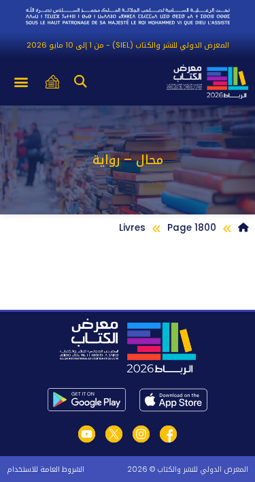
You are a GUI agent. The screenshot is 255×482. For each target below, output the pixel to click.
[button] (80, 82)
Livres (132, 227)
